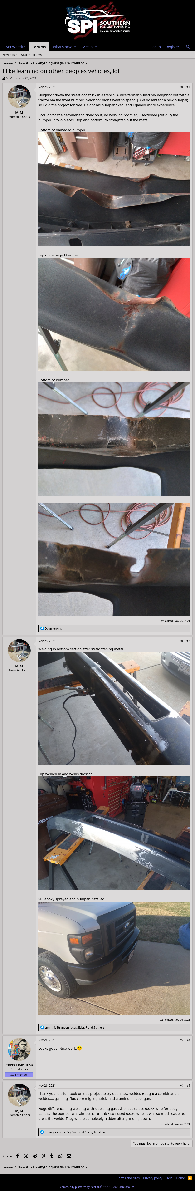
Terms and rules (128, 1178)
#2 (188, 641)
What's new (62, 46)
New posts (9, 55)
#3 (188, 1040)
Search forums (31, 55)
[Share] (182, 87)
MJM (9, 78)
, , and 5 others (74, 1027)
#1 (188, 87)
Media (87, 46)
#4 (188, 1085)
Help (169, 1178)
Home (180, 1178)
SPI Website (15, 46)
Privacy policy (152, 1178)
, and (75, 1132)
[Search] (188, 46)
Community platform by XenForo (97, 1187)
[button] (75, 46)
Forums (39, 46)
